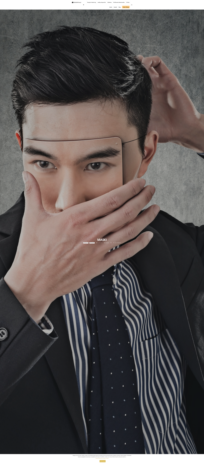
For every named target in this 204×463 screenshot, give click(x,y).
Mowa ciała (86, 242)
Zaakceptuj (102, 461)
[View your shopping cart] (131, 5)
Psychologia (92, 242)
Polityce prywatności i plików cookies (102, 458)
